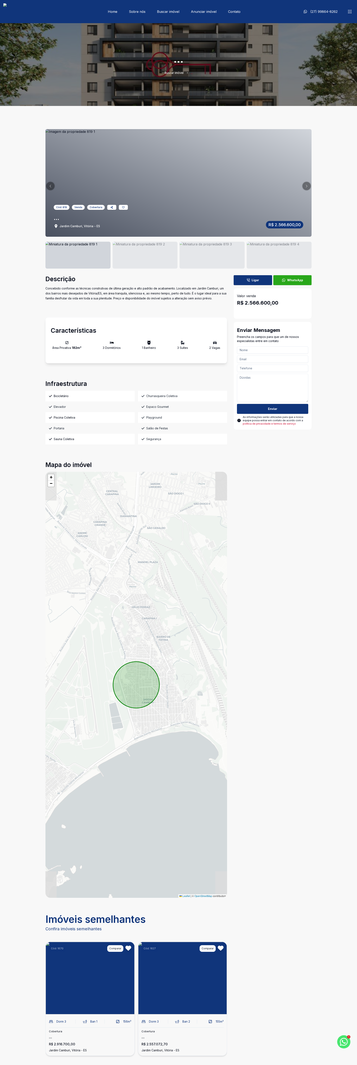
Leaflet (186, 896)
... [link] (192, 72)
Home (112, 12)
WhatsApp (295, 280)
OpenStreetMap (203, 896)
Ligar (255, 280)
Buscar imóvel (168, 12)
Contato (234, 12)
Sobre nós (137, 12)
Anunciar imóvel (204, 12)
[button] (50, 186)
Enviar (272, 409)
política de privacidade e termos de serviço (269, 423)
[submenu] (350, 11)
